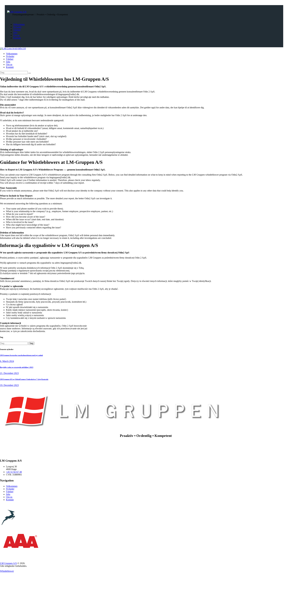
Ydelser (9, 491)
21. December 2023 (9, 373)
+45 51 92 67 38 (14, 472)
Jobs (8, 494)
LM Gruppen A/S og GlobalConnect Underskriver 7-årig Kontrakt (24, 379)
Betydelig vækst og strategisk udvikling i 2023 (16, 367)
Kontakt (10, 499)
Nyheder (10, 489)
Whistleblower (7, 571)
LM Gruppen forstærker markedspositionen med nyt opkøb (21, 355)
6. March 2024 (7, 361)
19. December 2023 (9, 385)
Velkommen (11, 486)
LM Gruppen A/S (8, 563)
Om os (9, 497)
